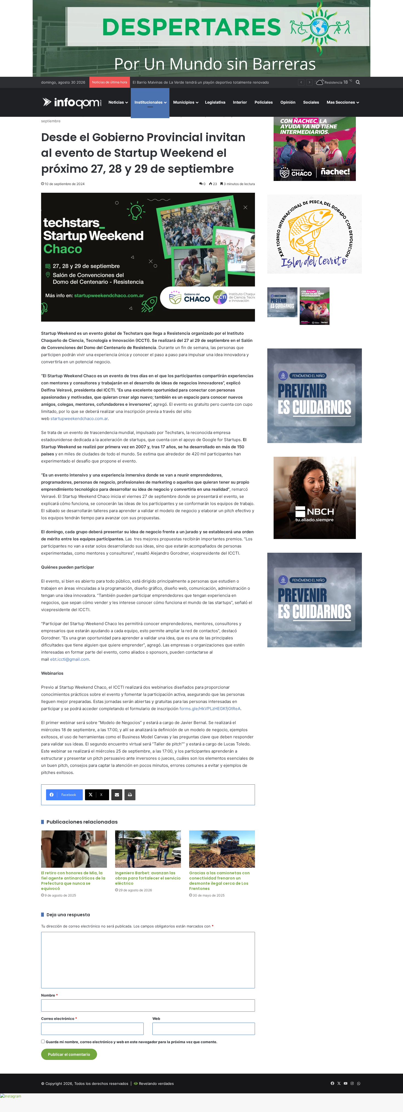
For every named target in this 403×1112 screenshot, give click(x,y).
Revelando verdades (156, 1083)
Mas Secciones (341, 102)
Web (156, 1018)
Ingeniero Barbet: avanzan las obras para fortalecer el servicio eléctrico (148, 878)
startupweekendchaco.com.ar (79, 418)
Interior (240, 102)
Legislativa (215, 102)
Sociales (311, 102)
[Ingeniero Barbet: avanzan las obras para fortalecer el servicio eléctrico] (148, 848)
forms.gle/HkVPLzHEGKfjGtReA (210, 708)
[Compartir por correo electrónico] (116, 794)
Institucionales (149, 102)
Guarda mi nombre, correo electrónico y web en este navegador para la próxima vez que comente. (131, 1042)
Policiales (264, 102)
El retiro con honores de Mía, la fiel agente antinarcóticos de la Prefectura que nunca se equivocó (73, 880)
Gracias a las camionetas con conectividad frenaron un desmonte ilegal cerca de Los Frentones (219, 880)
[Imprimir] (129, 794)
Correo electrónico (59, 1018)
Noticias (116, 102)
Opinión (288, 102)
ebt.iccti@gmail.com (69, 659)
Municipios (183, 102)
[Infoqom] (73, 102)
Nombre (49, 995)
